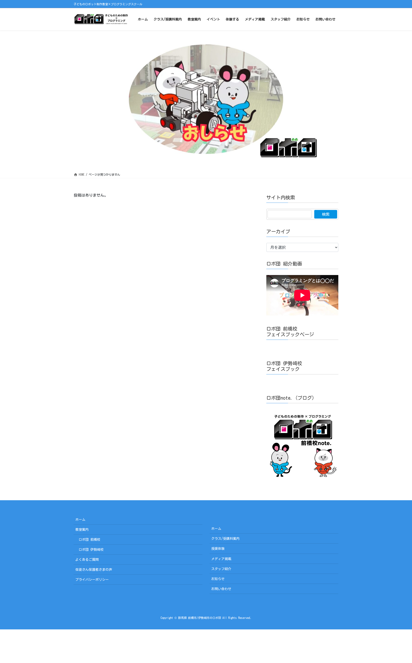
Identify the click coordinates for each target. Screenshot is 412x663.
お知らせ (218, 579)
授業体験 (218, 548)
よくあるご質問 (87, 559)
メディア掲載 (221, 559)
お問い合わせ (221, 589)
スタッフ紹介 (221, 569)
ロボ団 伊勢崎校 (91, 549)
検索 (326, 214)
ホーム (80, 519)
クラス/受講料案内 (225, 538)
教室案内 (82, 529)
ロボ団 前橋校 (89, 539)
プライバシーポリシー (92, 579)
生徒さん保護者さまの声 (93, 569)
